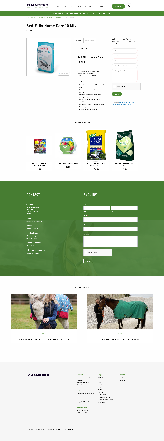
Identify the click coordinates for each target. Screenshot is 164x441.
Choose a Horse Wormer (105, 399)
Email (85, 215)
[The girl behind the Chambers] (120, 311)
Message (86, 234)
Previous (5, 348)
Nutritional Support (48, 17)
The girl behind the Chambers (120, 339)
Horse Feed (40, 17)
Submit (117, 94)
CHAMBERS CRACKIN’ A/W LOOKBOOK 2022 (44, 339)
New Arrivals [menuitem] (82, 6)
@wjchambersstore (32, 253)
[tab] (79, 41)
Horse (35, 17)
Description (78, 41)
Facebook (122, 378)
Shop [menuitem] (58, 6)
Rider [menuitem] (72, 6)
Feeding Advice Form (104, 397)
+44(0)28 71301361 (32, 229)
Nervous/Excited (126, 105)
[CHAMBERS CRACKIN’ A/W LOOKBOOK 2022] (44, 311)
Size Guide (101, 392)
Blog (99, 387)
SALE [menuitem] (90, 6)
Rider (99, 382)
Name (85, 204)
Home (27, 17)
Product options (90, 41)
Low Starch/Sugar (57, 17)
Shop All (100, 377)
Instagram (122, 380)
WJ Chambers (30, 245)
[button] (63, 74)
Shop (31, 17)
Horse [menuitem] (64, 6)
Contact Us (118, 6)
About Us (101, 390)
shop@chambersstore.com (34, 221)
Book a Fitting (102, 394)
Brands (100, 385)
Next (158, 348)
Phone (85, 225)
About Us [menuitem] (103, 6)
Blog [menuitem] (96, 6)
